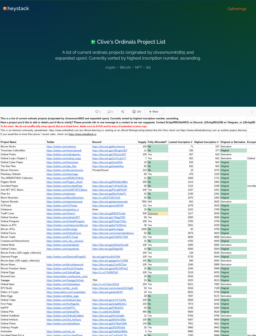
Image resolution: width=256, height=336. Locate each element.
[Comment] (109, 111)
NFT (138, 67)
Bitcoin (125, 67)
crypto (111, 67)
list (148, 67)
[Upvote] (97, 111)
